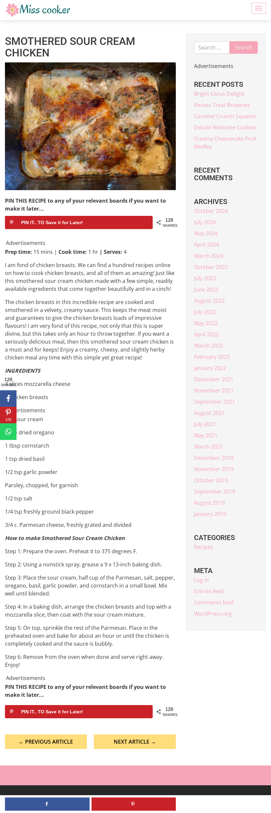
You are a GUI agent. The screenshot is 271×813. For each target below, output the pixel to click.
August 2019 (209, 502)
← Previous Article (46, 741)
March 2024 (208, 255)
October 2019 (211, 480)
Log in (201, 580)
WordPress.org (213, 613)
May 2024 (205, 233)
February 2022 (212, 356)
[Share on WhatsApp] (8, 431)
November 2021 (214, 390)
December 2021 (213, 379)
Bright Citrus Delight (219, 93)
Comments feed (214, 602)
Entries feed (209, 591)
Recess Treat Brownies (222, 105)
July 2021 (205, 424)
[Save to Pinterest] (134, 804)
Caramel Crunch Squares (225, 116)
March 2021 (208, 446)
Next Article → (135, 741)
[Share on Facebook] (8, 398)
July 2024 (205, 222)
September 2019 (214, 491)
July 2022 (205, 312)
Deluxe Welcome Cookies (225, 127)
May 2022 (205, 323)
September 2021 (214, 401)
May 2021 (205, 435)
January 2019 (210, 514)
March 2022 (208, 345)
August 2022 (209, 300)
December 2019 (213, 457)
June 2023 (206, 289)
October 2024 (211, 211)
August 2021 (209, 413)
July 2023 (205, 278)
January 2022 (210, 368)
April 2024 (206, 244)
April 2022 (206, 334)
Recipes (203, 547)
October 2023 (211, 267)
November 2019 (214, 469)
